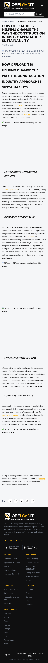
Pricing (28, 580)
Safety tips (8, 593)
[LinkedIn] (16, 540)
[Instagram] (11, 540)
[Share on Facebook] (16, 501)
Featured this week (11, 574)
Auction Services (32, 563)
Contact (29, 605)
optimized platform (10, 190)
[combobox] (19, 14)
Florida (6, 617)
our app (31, 237)
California (7, 614)
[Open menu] (42, 5)
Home (4, 21)
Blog (12, 21)
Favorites (7, 603)
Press (28, 593)
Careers (29, 597)
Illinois (6, 633)
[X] (22, 540)
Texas (6, 621)
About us (29, 589)
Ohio (5, 636)
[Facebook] (6, 540)
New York (7, 625)
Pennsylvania (9, 640)
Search (39, 14)
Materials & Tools (10, 559)
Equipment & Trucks (12, 563)
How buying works (11, 589)
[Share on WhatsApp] (27, 501)
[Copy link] (33, 501)
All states (7, 644)
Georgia (7, 629)
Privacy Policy (28, 660)
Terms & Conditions (14, 660)
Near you (7, 566)
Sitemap (37, 660)
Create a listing (32, 559)
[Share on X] (10, 501)
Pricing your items (33, 573)
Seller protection (32, 577)
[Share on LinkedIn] (21, 501)
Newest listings (10, 570)
